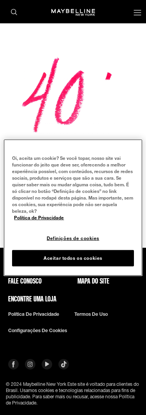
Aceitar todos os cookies (73, 258)
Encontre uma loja (32, 298)
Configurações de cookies (37, 330)
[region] (73, 207)
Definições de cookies (73, 238)
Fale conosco (25, 280)
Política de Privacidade (39, 217)
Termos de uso (91, 314)
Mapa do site (93, 280)
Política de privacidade (33, 314)
